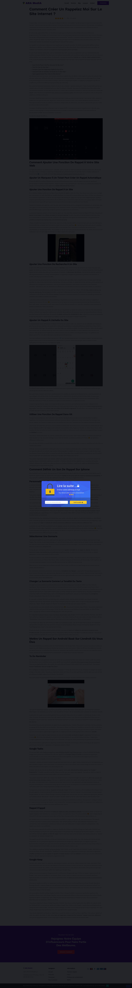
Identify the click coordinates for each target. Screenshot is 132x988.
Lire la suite (78, 502)
